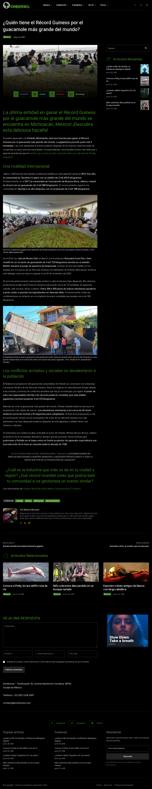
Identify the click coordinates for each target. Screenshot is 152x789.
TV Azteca (75, 488)
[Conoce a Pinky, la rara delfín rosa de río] (144, 81)
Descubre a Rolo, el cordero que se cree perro (129, 546)
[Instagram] (141, 5)
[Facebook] (135, 5)
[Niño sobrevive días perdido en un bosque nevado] (144, 105)
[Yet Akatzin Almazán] (10, 516)
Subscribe (127, 756)
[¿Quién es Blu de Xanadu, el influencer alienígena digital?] (144, 69)
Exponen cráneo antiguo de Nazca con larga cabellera (123, 587)
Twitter (99, 723)
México (28, 501)
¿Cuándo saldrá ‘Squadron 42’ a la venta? (121, 91)
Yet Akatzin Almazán (29, 509)
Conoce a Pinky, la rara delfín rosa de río (122, 80)
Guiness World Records (34, 488)
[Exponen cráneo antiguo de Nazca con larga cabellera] (126, 572)
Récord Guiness (52, 501)
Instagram (80, 723)
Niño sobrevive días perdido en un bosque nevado (121, 104)
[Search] (146, 48)
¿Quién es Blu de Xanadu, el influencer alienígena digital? (118, 68)
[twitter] (29, 522)
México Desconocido (57, 488)
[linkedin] (25, 522)
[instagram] (21, 522)
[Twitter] (147, 5)
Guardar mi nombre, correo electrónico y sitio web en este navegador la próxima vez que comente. (48, 662)
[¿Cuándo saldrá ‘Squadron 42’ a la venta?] (144, 93)
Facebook (60, 723)
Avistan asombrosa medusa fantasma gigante (23, 546)
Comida (19, 501)
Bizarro (7, 37)
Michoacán (38, 501)
